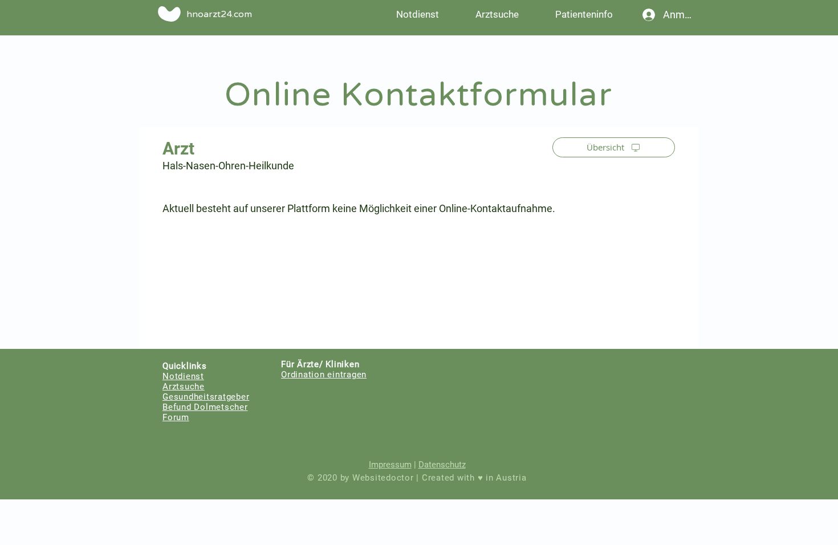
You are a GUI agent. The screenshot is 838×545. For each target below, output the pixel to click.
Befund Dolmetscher (205, 407)
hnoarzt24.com (219, 14)
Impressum (390, 464)
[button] (583, 14)
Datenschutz (442, 464)
